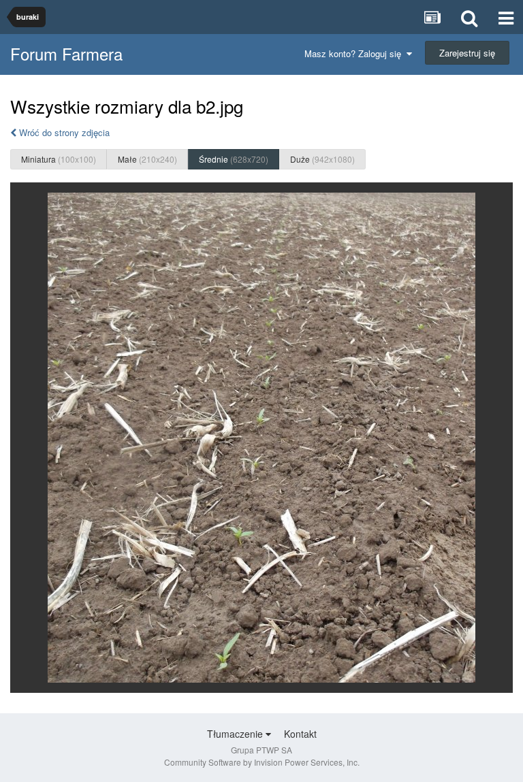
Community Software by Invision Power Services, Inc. (262, 762)
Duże (322, 159)
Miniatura (58, 159)
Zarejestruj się (467, 52)
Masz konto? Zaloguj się (355, 53)
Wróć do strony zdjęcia (63, 132)
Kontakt (300, 733)
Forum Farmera (66, 53)
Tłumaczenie (236, 733)
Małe (147, 159)
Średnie (233, 159)
